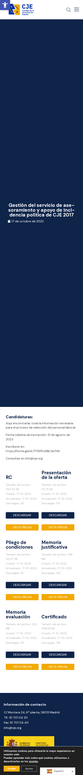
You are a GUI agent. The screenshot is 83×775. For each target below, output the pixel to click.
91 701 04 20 (18, 718)
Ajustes (29, 768)
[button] (5, 5)
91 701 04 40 (19, 723)
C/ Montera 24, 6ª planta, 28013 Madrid (32, 712)
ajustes (33, 761)
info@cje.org (12, 728)
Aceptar (12, 768)
